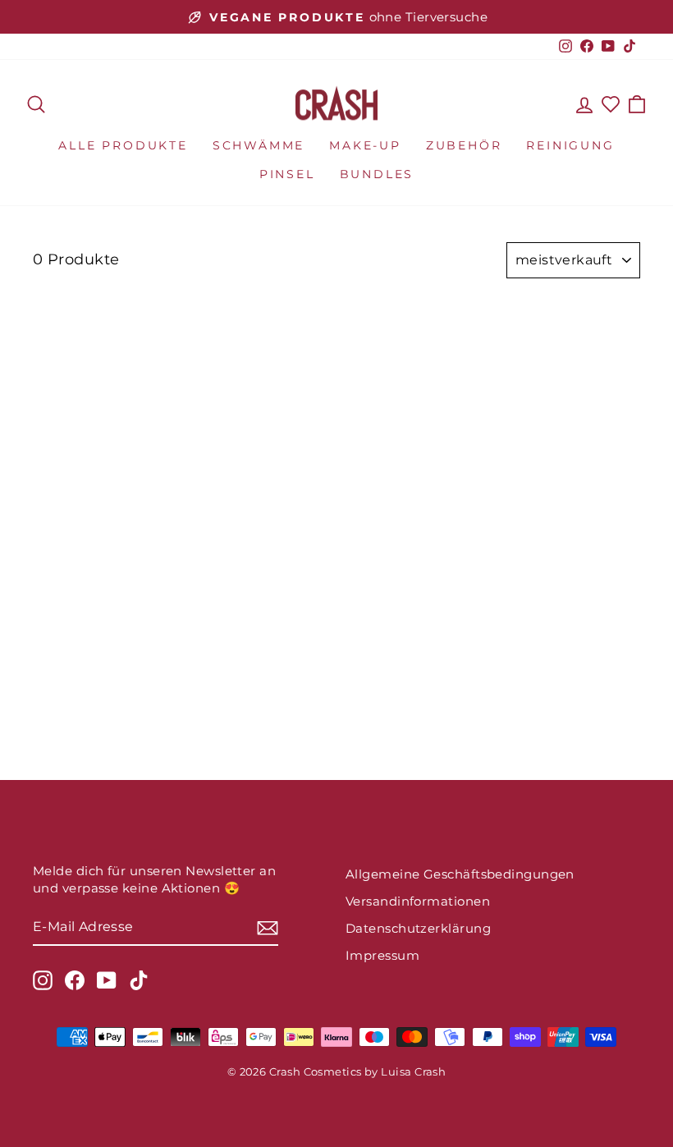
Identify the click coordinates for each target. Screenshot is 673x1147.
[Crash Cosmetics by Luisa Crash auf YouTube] (107, 980)
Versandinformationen (418, 901)
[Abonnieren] (267, 927)
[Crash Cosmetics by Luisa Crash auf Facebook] (75, 980)
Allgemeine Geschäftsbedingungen (460, 874)
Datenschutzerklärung (418, 928)
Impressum (382, 955)
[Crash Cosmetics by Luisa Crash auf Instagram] (43, 980)
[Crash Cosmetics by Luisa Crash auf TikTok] (139, 980)
